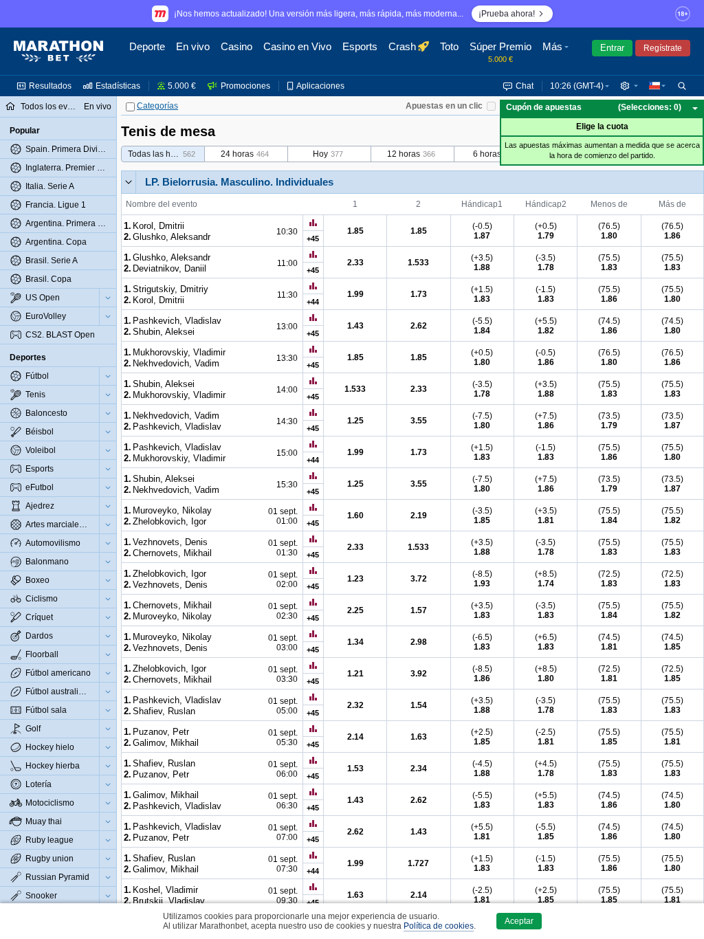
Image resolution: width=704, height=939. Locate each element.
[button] (557, 51)
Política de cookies (439, 926)
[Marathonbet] (58, 51)
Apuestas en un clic (444, 106)
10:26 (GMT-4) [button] (577, 86)
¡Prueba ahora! (506, 14)
